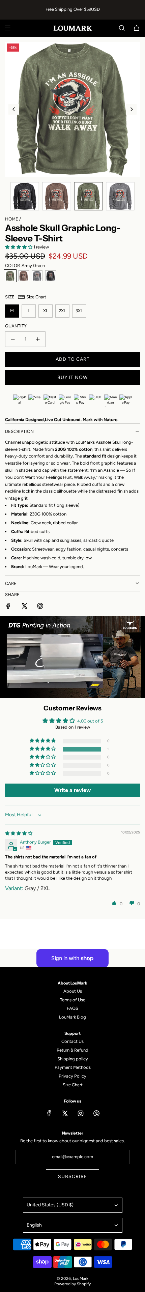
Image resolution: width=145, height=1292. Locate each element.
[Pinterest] (96, 1113)
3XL (79, 310)
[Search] (121, 28)
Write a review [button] (72, 790)
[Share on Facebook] (8, 607)
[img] (18, 833)
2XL (62, 310)
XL (45, 310)
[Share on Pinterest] (40, 607)
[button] (13, 109)
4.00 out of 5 (90, 721)
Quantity (16, 325)
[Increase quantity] (37, 339)
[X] (64, 1113)
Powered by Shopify (72, 1284)
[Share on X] (24, 607)
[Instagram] (80, 1113)
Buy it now (72, 377)
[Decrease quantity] (12, 339)
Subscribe (72, 1176)
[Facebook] (48, 1113)
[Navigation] (7, 28)
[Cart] (136, 28)
